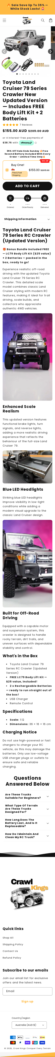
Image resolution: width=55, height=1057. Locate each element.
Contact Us (10, 951)
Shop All (8, 937)
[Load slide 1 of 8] (38, 74)
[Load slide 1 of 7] (35, 74)
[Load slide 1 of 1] (17, 73)
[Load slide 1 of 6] (32, 74)
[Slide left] (4, 51)
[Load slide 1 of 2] (20, 74)
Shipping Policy (13, 944)
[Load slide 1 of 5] (29, 74)
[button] (43, 20)
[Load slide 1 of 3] (23, 74)
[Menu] (4, 20)
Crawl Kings (20, 1048)
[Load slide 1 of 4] (25, 74)
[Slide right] (50, 51)
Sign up (27, 1001)
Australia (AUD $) (25, 1025)
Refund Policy (12, 957)
